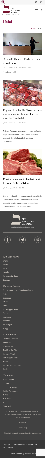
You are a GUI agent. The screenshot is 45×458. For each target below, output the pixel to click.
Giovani (6, 383)
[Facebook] (36, 2)
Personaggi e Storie (10, 276)
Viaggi (5, 328)
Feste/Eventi (26, 67)
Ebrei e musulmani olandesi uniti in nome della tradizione (21, 181)
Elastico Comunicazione (33, 453)
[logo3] (11, 10)
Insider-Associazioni (11, 391)
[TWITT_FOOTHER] (22, 240)
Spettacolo (7, 317)
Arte (4, 294)
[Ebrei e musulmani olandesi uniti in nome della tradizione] (22, 162)
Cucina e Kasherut (10, 338)
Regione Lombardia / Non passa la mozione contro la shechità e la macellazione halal (22, 114)
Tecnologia (7, 324)
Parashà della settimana (12, 365)
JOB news (7, 398)
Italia (24, 123)
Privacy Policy (22, 422)
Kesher (6, 369)
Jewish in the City (10, 350)
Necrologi (7, 406)
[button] (3, 2)
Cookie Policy (22, 427)
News (5, 394)
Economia (7, 297)
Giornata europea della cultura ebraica (18, 290)
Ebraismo (6, 342)
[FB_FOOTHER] (7, 240)
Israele (5, 264)
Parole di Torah (9, 354)
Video (5, 361)
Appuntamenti (8, 379)
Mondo (24, 188)
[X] (40, 2)
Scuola (5, 402)
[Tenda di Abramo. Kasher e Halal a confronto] (22, 44)
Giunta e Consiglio (10, 387)
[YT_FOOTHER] (37, 240)
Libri (5, 305)
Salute (5, 313)
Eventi (5, 260)
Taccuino (6, 279)
